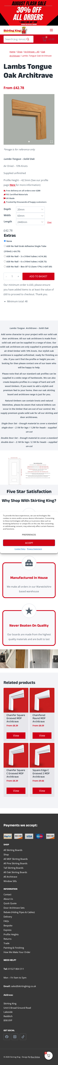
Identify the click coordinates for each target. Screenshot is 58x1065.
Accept (29, 542)
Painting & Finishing (14, 947)
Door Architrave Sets (14, 907)
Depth (7, 209)
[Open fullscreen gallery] (51, 142)
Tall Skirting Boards (13, 867)
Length (8, 221)
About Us (8, 898)
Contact (7, 894)
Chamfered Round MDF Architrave (39, 719)
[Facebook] (7, 1037)
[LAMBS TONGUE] (29, 119)
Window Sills (10, 881)
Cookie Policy (20, 549)
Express (7, 929)
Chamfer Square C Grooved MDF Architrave (16, 774)
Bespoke (8, 925)
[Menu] (51, 30)
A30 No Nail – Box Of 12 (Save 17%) (29, 266)
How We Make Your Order (17, 952)
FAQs (6, 921)
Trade (6, 943)
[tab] (29, 141)
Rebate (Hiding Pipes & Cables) (19, 912)
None (9, 241)
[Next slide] (55, 658)
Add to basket (38, 276)
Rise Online (35, 1057)
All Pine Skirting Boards (15, 863)
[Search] (28, 39)
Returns (7, 938)
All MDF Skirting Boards (16, 858)
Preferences (29, 534)
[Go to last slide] (2, 658)
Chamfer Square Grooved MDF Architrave (16, 719)
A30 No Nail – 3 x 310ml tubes (26, 256)
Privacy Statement (34, 549)
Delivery (8, 916)
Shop (6, 854)
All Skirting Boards (13, 850)
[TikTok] (23, 1037)
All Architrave (10, 876)
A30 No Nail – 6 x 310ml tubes (26, 261)
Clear (49, 222)
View (16, 735)
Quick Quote (10, 903)
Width (7, 215)
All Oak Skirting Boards (15, 872)
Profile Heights (11, 934)
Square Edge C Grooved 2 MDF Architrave (41, 774)
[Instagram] (15, 1037)
